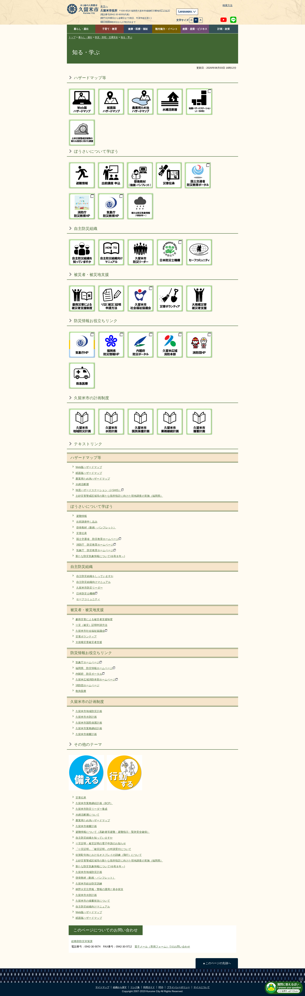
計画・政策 (223, 29)
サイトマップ (102, 987)
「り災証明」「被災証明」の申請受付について (103, 849)
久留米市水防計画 (86, 716)
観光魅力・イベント (166, 29)
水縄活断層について (87, 814)
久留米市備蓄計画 (86, 734)
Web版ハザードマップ (89, 467)
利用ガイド (149, 987)
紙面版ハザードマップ (89, 472)
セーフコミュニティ (88, 599)
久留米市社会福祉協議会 (90, 630)
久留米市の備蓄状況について (93, 900)
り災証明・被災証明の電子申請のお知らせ (101, 843)
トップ (72, 37)
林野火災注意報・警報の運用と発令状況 (99, 889)
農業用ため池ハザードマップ (93, 478)
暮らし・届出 (81, 29)
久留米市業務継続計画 (89, 728)
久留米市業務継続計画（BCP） (94, 803)
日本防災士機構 (85, 593)
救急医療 (81, 690)
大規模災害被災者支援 (89, 642)
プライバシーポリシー (178, 987)
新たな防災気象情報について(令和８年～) (100, 556)
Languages (185, 11)
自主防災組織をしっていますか (94, 576)
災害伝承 (81, 533)
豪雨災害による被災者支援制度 (94, 619)
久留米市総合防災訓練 (89, 883)
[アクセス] (165, 10)
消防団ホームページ (87, 685)
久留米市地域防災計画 (89, 711)
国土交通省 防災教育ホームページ (97, 538)
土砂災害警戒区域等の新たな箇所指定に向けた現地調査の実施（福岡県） (119, 495)
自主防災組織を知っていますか (94, 837)
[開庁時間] (105, 22)
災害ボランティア (86, 636)
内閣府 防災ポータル (89, 673)
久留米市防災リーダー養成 (91, 808)
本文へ (104, 6)
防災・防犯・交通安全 (106, 37)
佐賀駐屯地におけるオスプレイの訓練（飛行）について (109, 854)
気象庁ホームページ (87, 662)
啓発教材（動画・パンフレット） (96, 527)
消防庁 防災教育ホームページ (94, 544)
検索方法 (227, 5)
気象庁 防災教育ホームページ (94, 550)
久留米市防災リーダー (89, 587)
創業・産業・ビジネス (195, 29)
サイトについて (202, 987)
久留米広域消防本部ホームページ (95, 679)
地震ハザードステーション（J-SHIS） (98, 490)
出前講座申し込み (86, 521)
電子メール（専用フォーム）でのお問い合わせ (162, 946)
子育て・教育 (109, 29)
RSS (161, 987)
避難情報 (81, 515)
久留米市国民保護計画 (89, 722)
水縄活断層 (82, 484)
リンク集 (135, 987)
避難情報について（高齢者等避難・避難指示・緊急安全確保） (113, 831)
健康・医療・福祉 (138, 29)
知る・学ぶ (126, 37)
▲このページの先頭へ (217, 963)
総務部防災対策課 (81, 941)
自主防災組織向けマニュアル (93, 581)
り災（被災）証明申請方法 (91, 624)
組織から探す (120, 987)
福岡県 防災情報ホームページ (94, 668)
